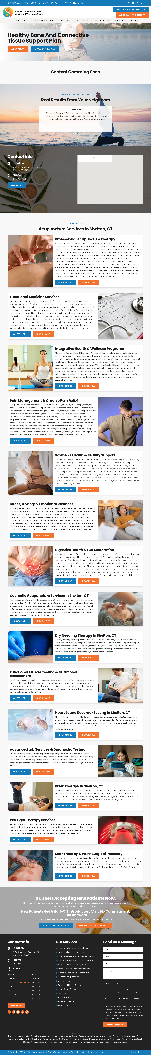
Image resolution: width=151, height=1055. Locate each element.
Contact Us (134, 21)
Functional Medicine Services (34, 296)
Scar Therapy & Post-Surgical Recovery (88, 853)
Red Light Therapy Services (32, 819)
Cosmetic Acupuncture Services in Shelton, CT (49, 595)
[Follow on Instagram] (128, 3)
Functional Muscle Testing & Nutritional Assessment (43, 674)
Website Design (70, 1052)
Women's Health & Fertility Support (85, 455)
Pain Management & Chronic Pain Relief (44, 400)
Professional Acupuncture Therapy (85, 239)
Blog (124, 21)
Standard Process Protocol (89, 21)
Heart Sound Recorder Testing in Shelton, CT (92, 712)
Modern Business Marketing (92, 1052)
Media (117, 21)
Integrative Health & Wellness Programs (89, 348)
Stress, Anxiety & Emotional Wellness (41, 504)
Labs (52, 21)
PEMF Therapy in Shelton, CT (79, 786)
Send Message (116, 1025)
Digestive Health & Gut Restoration (84, 549)
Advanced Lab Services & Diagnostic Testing (47, 749)
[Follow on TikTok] (141, 3)
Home (18, 21)
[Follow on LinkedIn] (137, 3)
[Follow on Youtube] (133, 3)
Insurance (107, 21)
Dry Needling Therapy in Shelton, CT (85, 635)
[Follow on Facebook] (124, 3)
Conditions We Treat (66, 21)
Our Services (40, 21)
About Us (28, 21)
